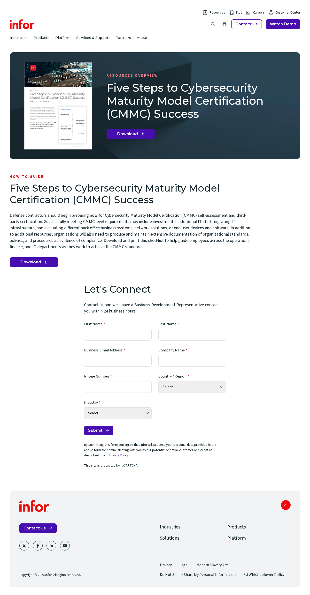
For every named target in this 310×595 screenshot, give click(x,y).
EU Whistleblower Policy (263, 574)
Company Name (171, 350)
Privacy (166, 565)
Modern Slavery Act (212, 565)
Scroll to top (286, 505)
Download (132, 135)
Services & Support (93, 38)
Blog (239, 12)
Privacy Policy (118, 455)
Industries (19, 38)
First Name (93, 324)
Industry (91, 402)
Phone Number (96, 376)
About (142, 38)
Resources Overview (132, 75)
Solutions (169, 538)
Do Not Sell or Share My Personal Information (198, 574)
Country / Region (172, 376)
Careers (259, 12)
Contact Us (246, 24)
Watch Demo (283, 24)
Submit (95, 430)
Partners (123, 38)
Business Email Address (103, 350)
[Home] (22, 24)
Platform (62, 38)
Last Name (167, 324)
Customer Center (287, 12)
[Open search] (213, 24)
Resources (217, 12)
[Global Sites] (224, 24)
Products (41, 38)
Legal (184, 565)
